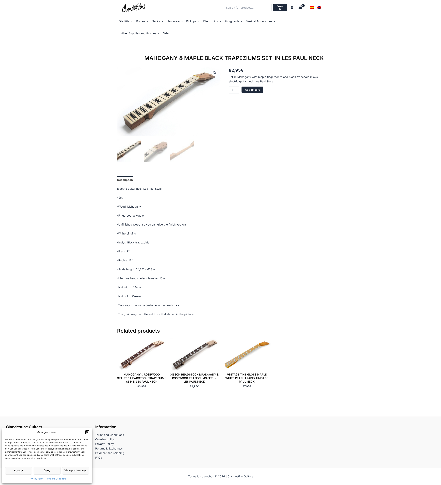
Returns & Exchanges (109, 448)
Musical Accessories (259, 21)
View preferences (75, 470)
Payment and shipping (109, 453)
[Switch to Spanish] (311, 7)
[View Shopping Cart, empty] (300, 7)
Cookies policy (105, 439)
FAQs (98, 457)
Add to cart (252, 89)
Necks (156, 21)
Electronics (210, 21)
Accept (18, 470)
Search (280, 7)
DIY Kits (124, 21)
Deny (47, 470)
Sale (165, 33)
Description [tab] (125, 180)
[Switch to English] (318, 7)
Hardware (173, 21)
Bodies (140, 21)
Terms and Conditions (55, 478)
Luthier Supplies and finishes (137, 33)
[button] (87, 432)
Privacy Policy (37, 478)
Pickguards (232, 21)
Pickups (191, 21)
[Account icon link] (292, 7)
